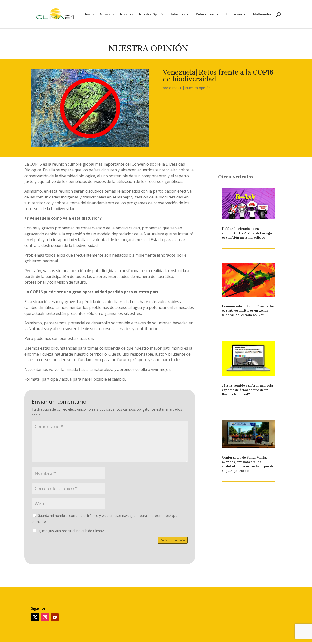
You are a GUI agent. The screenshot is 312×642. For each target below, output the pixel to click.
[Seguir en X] (35, 617)
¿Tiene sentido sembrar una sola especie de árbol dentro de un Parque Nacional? (247, 390)
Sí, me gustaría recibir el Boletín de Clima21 (71, 530)
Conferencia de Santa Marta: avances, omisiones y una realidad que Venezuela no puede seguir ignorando (248, 464)
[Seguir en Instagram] (45, 617)
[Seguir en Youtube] (54, 617)
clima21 (175, 87)
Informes (178, 14)
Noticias (126, 14)
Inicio (89, 14)
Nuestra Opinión (152, 14)
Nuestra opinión (198, 87)
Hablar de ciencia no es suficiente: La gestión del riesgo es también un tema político (247, 233)
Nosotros (107, 14)
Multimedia (262, 14)
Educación (234, 14)
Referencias (205, 14)
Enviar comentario (173, 540)
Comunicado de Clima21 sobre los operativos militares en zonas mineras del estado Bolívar (248, 310)
